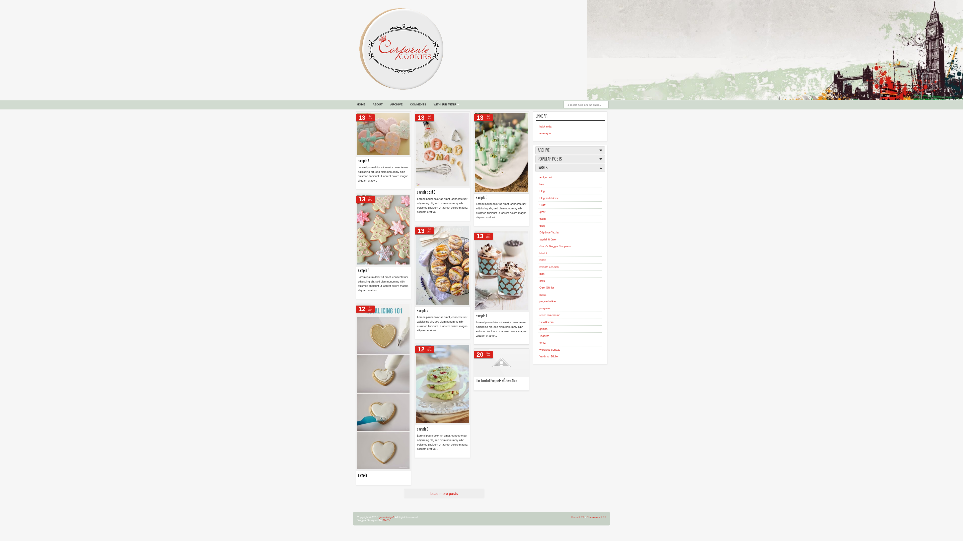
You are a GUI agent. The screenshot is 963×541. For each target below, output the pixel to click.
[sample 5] (501, 153)
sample (362, 475)
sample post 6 (426, 192)
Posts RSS (577, 517)
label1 (542, 259)
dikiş (542, 225)
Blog (542, 191)
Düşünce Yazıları (549, 232)
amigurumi (545, 177)
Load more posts (444, 493)
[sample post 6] (442, 150)
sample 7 (363, 161)
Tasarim (544, 335)
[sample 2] (442, 266)
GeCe (386, 520)
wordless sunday (549, 349)
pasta (542, 294)
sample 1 (481, 316)
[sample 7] (383, 134)
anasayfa (545, 133)
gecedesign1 (386, 517)
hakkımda (545, 126)
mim (541, 273)
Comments (418, 104)
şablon (543, 328)
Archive (396, 104)
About (378, 104)
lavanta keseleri (548, 266)
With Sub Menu (445, 104)
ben (541, 184)
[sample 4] (383, 229)
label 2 (543, 253)
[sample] (383, 387)
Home (361, 104)
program (544, 308)
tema (542, 342)
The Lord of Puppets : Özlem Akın (496, 381)
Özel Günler (546, 287)
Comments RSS (596, 517)
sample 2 (423, 311)
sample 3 (422, 429)
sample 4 (364, 270)
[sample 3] (442, 384)
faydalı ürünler (548, 239)
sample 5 (482, 197)
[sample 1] (501, 271)
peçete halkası (548, 301)
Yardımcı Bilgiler (549, 356)
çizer (542, 211)
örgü (542, 280)
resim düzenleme (549, 315)
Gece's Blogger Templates (555, 246)
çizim (542, 218)
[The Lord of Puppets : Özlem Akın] (501, 363)
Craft (542, 204)
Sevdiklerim (546, 322)
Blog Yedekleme (549, 198)
